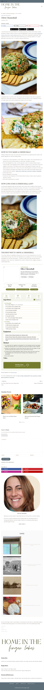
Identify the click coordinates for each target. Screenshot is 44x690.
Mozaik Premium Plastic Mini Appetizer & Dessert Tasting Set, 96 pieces (20, 336)
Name (3, 455)
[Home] (1, 13)
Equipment (18, 297)
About (2, 627)
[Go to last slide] (3, 407)
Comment (4, 439)
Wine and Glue (14, 372)
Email (17, 455)
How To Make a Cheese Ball (23, 375)
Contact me (3, 629)
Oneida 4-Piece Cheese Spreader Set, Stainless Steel (16, 335)
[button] (38, 303)
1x (34, 299)
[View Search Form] (42, 1)
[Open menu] (42, 6)
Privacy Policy (4, 631)
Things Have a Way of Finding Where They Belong (32, 545)
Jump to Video (23, 29)
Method (28, 297)
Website (32, 455)
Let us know (17, 365)
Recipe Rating (4, 434)
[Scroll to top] (41, 686)
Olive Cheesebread (38, 33)
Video (39, 297)
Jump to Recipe (15, 29)
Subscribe (3, 626)
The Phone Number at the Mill (32, 585)
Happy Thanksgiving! (38, 382)
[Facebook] (2, 1)
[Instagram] (6, 1)
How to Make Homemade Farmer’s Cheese (32, 605)
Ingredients (6, 297)
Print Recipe (30, 29)
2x (36, 299)
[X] (4, 1)
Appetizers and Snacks (6, 15)
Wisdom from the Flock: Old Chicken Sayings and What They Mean (32, 565)
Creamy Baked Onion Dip (15, 35)
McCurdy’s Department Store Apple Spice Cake (10, 383)
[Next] (41, 407)
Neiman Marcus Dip (5, 35)
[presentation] (11, 404)
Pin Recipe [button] (31, 276)
